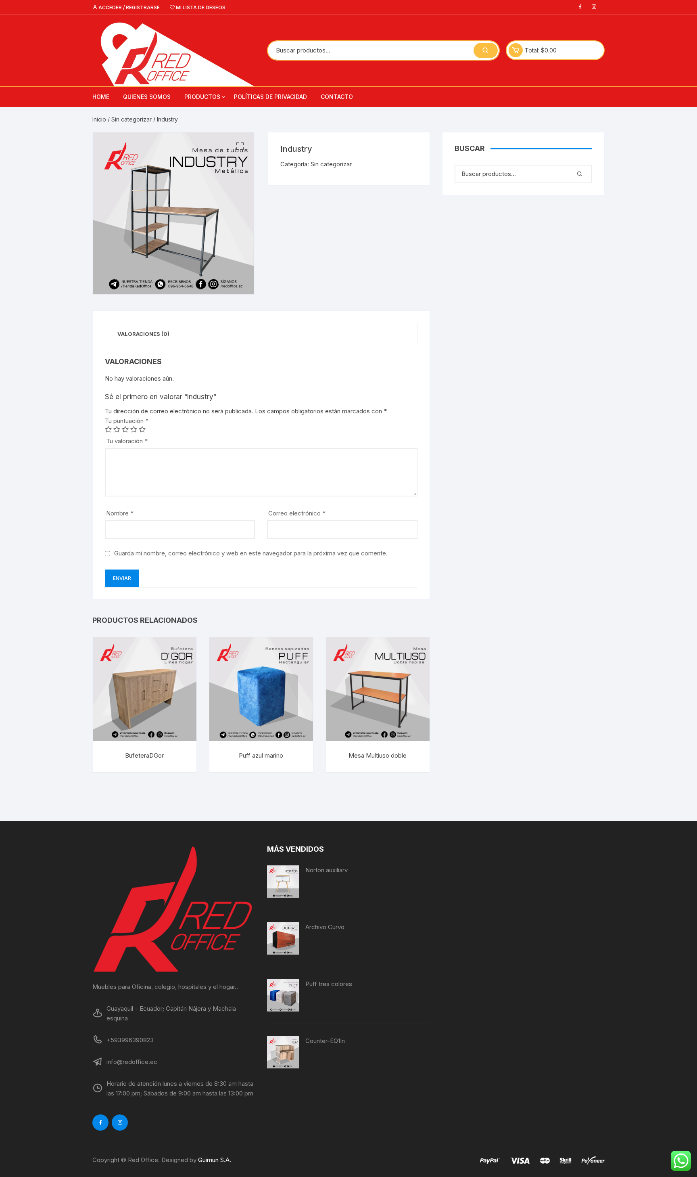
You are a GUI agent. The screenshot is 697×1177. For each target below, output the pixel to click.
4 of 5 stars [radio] (133, 429)
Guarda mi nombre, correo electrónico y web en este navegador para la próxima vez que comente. (251, 553)
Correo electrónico (297, 513)
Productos (202, 96)
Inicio (99, 119)
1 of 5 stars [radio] (108, 429)
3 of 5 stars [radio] (125, 429)
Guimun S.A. (214, 1160)
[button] (240, 146)
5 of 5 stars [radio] (142, 429)
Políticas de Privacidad (270, 96)
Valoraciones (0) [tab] (143, 334)
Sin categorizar (131, 119)
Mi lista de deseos (200, 7)
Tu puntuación (126, 421)
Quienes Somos (147, 96)
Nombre (120, 513)
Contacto (337, 96)
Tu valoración (127, 441)
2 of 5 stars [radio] (116, 429)
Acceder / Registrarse (128, 7)
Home (100, 96)
